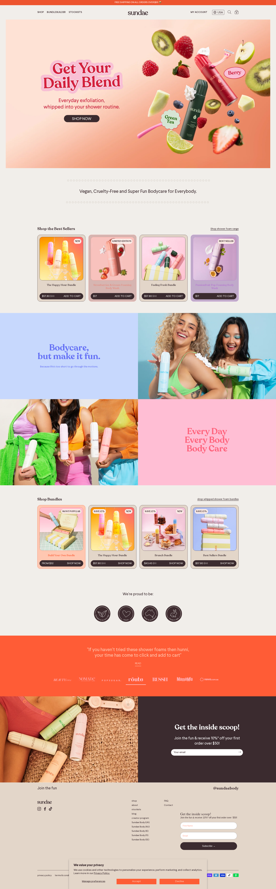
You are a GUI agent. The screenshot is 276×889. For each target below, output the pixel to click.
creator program (140, 818)
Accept (136, 881)
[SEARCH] (229, 12)
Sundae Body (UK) (141, 822)
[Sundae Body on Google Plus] (50, 809)
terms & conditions (64, 875)
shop (40, 12)
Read (138, 663)
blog (134, 814)
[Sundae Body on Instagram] (39, 809)
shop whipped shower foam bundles (218, 499)
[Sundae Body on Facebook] (45, 809)
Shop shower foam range (224, 229)
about (135, 805)
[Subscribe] (239, 752)
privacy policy (44, 875)
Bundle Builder (56, 12)
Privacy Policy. (102, 873)
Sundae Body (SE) (140, 840)
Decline (179, 881)
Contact (168, 805)
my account (199, 12)
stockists (75, 12)
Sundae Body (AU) (141, 827)
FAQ (166, 801)
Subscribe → (208, 846)
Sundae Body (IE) (140, 831)
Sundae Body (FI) (140, 835)
